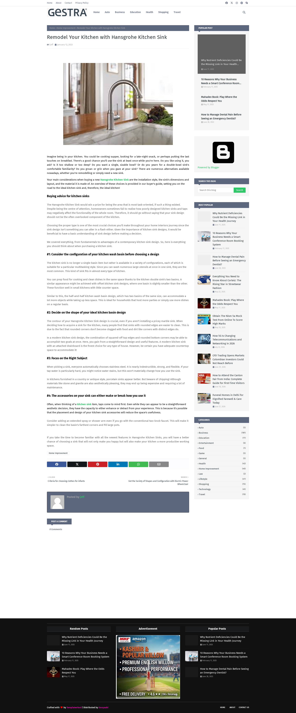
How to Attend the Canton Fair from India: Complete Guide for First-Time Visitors (228, 379)
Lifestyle (222, 479)
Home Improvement (66, 28)
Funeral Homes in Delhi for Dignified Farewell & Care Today (228, 398)
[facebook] (226, 3)
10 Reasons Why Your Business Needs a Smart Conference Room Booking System (220, 81)
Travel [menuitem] (177, 12)
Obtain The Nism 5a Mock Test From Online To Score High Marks (228, 319)
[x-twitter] (231, 3)
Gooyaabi (103, 707)
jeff (51, 44)
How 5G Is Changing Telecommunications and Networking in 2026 (227, 339)
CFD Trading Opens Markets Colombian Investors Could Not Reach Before (228, 359)
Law (222, 474)
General (222, 458)
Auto (222, 427)
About (58, 3)
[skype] (246, 3)
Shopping (222, 484)
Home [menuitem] (96, 12)
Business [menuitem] (120, 12)
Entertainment (222, 443)
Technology (222, 489)
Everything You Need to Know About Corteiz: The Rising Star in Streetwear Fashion (227, 282)
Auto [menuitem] (107, 12)
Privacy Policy (81, 3)
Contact (68, 3)
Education (222, 438)
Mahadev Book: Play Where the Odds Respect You (219, 98)
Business (222, 432)
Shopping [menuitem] (163, 12)
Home (49, 3)
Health (222, 463)
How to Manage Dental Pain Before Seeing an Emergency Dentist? (221, 116)
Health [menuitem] (149, 12)
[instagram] (236, 3)
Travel (222, 494)
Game (222, 453)
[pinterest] (241, 3)
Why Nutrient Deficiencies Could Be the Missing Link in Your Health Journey (221, 62)
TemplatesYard (74, 707)
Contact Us (244, 707)
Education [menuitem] (135, 12)
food (222, 448)
